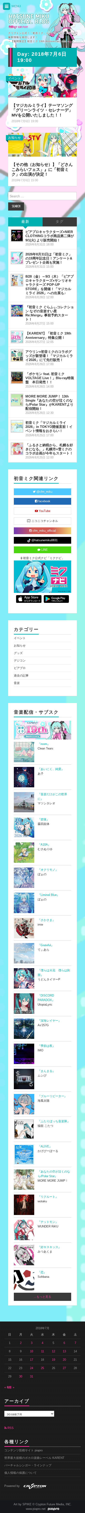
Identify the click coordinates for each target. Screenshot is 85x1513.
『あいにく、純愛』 (51, 769)
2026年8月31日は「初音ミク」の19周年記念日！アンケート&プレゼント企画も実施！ (48, 258)
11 (42, 1351)
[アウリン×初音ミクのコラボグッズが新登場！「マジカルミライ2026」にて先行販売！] (17, 355)
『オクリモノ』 (48, 869)
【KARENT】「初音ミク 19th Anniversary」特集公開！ (48, 335)
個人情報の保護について (20, 1472)
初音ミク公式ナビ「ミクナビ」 (43, 558)
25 (42, 1368)
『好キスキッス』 (49, 1247)
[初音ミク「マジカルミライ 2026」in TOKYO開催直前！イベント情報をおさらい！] (17, 426)
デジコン (20, 660)
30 (20, 1376)
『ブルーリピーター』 (52, 1096)
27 (64, 1368)
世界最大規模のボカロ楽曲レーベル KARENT (34, 1458)
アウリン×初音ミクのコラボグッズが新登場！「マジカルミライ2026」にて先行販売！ (49, 356)
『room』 (44, 744)
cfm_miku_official (44, 530)
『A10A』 (44, 844)
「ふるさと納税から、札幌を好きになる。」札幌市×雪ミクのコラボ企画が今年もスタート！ (49, 449)
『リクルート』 (48, 1196)
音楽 (17, 683)
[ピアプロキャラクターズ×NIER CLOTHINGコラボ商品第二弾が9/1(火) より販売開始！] (17, 235)
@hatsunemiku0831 (44, 540)
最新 (25, 221)
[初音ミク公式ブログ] (28, 21)
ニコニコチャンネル (44, 521)
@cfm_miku (44, 491)
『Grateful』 (46, 945)
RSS (10, 1428)
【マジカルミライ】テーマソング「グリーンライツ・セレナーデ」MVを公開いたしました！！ (42, 110)
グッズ (18, 653)
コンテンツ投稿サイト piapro (23, 1450)
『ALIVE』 (45, 1146)
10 (31, 1351)
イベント (14, 78)
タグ (60, 221)
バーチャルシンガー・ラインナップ (27, 1465)
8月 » (10, 1387)
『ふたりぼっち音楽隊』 (54, 1121)
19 (53, 1359)
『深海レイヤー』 (49, 1020)
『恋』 (42, 1272)
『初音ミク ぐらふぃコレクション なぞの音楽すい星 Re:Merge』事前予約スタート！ (49, 313)
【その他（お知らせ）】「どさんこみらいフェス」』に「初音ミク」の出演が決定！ (42, 169)
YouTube (44, 511)
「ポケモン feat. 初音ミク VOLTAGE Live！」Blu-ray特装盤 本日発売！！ (49, 378)
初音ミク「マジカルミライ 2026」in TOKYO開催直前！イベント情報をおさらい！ (49, 427)
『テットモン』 (48, 1222)
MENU (16, 6)
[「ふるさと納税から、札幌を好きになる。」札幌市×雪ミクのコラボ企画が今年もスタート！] (17, 448)
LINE (44, 549)
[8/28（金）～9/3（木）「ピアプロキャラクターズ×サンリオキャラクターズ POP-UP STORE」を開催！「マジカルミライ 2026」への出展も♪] (17, 280)
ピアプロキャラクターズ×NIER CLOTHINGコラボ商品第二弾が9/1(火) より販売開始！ (49, 236)
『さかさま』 (46, 920)
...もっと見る (42, 1296)
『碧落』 (43, 819)
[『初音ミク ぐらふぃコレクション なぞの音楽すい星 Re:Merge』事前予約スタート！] (17, 310)
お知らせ (14, 137)
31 (31, 1376)
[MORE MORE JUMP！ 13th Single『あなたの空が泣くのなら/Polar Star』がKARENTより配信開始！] (17, 400)
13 (64, 1351)
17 (31, 1359)
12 (53, 1351)
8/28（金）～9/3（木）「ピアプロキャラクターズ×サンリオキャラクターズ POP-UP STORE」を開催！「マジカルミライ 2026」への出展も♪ (49, 284)
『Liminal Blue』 (49, 895)
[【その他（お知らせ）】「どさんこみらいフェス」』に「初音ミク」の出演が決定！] (42, 144)
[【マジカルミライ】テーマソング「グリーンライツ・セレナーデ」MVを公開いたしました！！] (42, 85)
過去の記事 (21, 675)
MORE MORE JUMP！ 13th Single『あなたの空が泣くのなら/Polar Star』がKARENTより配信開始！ (49, 402)
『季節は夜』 (46, 1045)
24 (31, 1368)
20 (64, 1359)
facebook (43, 501)
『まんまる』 (46, 1071)
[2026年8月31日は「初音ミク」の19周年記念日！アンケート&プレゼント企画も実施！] (17, 258)
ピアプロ (20, 668)
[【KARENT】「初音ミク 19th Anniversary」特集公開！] (17, 337)
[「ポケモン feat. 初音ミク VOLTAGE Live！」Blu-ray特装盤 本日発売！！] (17, 377)
